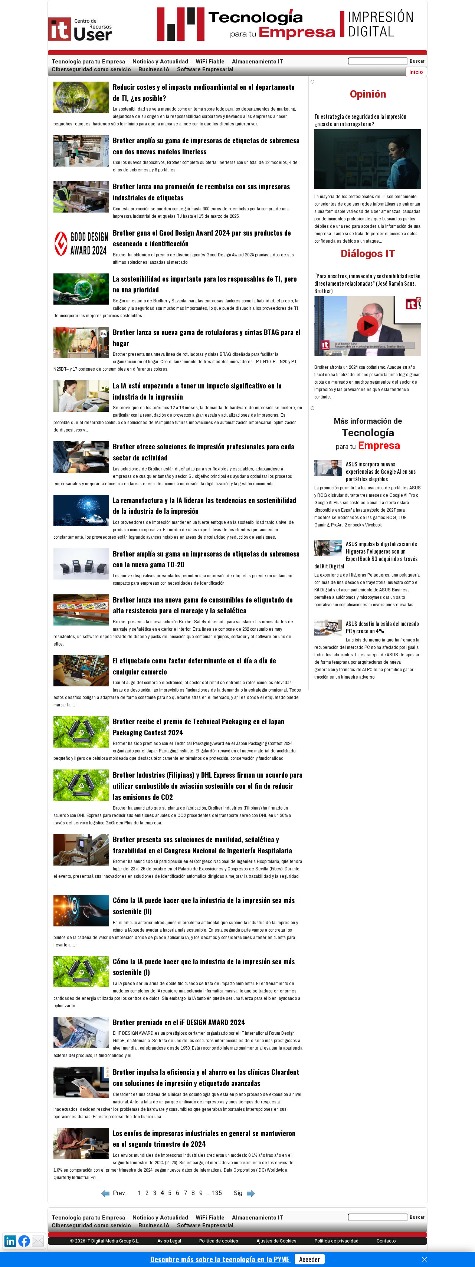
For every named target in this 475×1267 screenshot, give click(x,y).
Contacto (386, 1241)
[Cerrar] (425, 1260)
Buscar (417, 61)
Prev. (118, 1193)
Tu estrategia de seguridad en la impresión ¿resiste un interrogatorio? (360, 120)
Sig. (240, 1193)
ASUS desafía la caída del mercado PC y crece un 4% (382, 627)
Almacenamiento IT (257, 61)
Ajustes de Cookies (276, 1241)
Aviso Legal (169, 1241)
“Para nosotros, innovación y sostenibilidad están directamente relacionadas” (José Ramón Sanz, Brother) (367, 283)
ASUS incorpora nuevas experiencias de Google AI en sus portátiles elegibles (381, 471)
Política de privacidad (336, 1241)
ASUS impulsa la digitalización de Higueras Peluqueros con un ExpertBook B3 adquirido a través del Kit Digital (365, 554)
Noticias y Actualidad (160, 61)
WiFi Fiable (210, 61)
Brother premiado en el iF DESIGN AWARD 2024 (179, 1022)
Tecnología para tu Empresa (88, 61)
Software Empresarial (205, 69)
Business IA (154, 69)
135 (217, 1193)
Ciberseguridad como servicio (91, 69)
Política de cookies (218, 1241)
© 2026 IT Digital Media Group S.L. (104, 1241)
